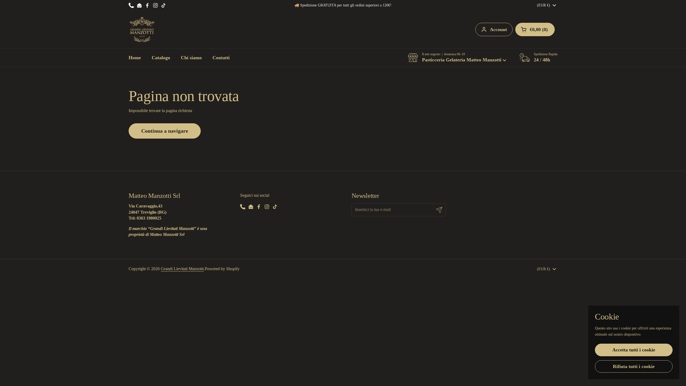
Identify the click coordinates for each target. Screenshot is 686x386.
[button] (457, 58)
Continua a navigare (164, 131)
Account (498, 29)
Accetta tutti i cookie (633, 349)
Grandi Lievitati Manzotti (182, 268)
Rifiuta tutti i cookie (634, 366)
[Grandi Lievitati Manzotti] (142, 29)
